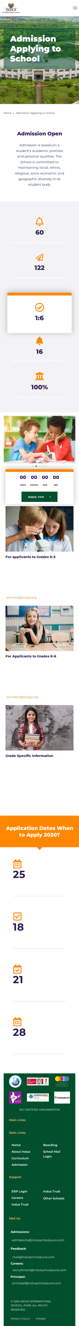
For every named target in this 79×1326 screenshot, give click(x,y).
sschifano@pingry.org (22, 697)
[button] (8, 439)
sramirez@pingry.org (21, 597)
